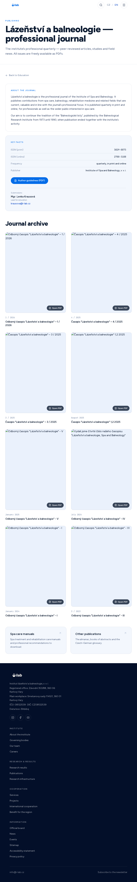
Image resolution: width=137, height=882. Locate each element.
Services (14, 795)
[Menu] (124, 5)
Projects (14, 800)
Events (13, 839)
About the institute (20, 734)
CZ (108, 5)
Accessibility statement (22, 850)
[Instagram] (13, 717)
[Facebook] (20, 717)
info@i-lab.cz (17, 872)
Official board (17, 828)
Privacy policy (17, 856)
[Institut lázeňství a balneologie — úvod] (15, 5)
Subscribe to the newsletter (112, 872)
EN (116, 5)
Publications (16, 773)
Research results (18, 767)
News (13, 833)
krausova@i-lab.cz (20, 203)
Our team (15, 746)
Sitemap (14, 845)
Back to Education (19, 75)
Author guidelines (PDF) (31, 180)
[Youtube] (28, 717)
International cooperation (23, 806)
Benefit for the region (21, 812)
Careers (14, 751)
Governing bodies (19, 740)
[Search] (101, 5)
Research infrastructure (22, 779)
